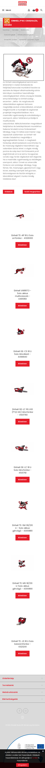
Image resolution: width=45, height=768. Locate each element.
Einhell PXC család (10, 40)
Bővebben (22, 245)
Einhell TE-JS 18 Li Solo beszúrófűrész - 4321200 (23, 644)
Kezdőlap (6, 30)
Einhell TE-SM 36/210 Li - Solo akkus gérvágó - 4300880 (22, 528)
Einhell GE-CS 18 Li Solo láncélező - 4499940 (23, 354)
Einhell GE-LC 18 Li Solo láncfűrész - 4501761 (22, 470)
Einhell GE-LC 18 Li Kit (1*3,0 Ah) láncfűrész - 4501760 (22, 412)
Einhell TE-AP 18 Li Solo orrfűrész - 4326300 (22, 237)
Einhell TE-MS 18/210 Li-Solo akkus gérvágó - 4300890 (22, 586)
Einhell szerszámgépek (25, 35)
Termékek (15, 30)
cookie (35, 758)
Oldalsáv (8, 192)
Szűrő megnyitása (32, 192)
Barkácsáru (25, 30)
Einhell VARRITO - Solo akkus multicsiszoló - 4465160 (22, 294)
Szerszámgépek (9, 35)
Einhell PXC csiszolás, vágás (29, 40)
